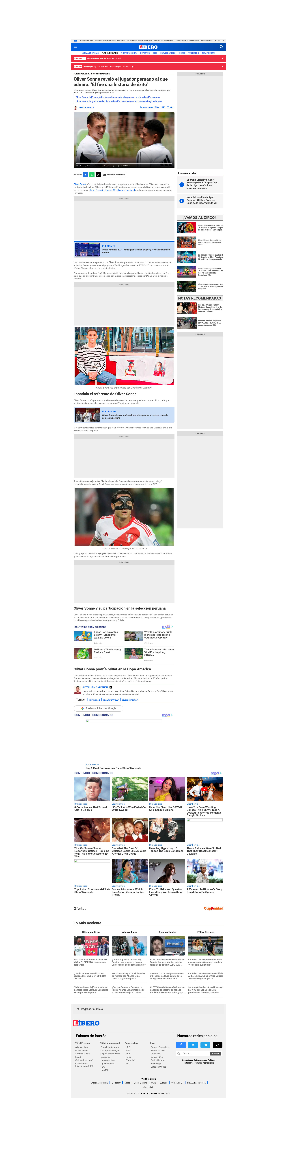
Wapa (153, 1083)
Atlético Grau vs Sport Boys (187, 41)
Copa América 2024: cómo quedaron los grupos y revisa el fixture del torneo (136, 251)
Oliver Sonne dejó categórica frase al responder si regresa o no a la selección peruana (118, 97)
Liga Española (107, 1063)
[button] (221, 47)
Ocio (155, 53)
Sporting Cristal (82, 1053)
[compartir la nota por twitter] (98, 174)
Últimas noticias (90, 53)
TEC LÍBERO (193, 53)
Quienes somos (200, 1060)
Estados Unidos (158, 1067)
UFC (128, 1047)
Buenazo (163, 1083)
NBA (128, 1053)
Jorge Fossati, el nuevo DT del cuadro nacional (112, 190)
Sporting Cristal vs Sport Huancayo (110, 41)
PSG (103, 1067)
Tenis (128, 1057)
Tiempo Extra (208, 53)
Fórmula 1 (131, 1060)
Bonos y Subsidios (159, 1047)
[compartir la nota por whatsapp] (92, 174)
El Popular (116, 1083)
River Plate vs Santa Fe (163, 41)
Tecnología (156, 1063)
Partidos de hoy (86, 41)
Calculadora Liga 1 (84, 1060)
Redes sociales (158, 1050)
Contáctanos (187, 1060)
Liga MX (104, 1070)
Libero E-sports (140, 1083)
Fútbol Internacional (110, 1043)
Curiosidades (157, 1060)
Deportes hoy (131, 1043)
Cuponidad (148, 1087)
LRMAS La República (196, 1083)
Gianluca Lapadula (111, 700)
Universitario (207, 41)
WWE (128, 1050)
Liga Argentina (108, 1060)
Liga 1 (78, 1057)
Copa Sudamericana (111, 1053)
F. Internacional (129, 53)
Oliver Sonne (80, 184)
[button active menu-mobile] (75, 47)
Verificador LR (177, 1083)
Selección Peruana (100, 73)
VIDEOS (182, 53)
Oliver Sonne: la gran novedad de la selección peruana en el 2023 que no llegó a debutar (119, 101)
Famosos (155, 1053)
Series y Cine (157, 1057)
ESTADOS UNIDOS (167, 53)
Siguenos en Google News (116, 174)
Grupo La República (99, 1083)
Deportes (145, 53)
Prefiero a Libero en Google (101, 708)
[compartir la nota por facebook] (85, 174)
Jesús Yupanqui (86, 107)
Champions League (110, 1050)
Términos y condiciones (204, 1063)
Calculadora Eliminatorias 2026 (84, 1064)
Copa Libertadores (110, 1047)
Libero (127, 1083)
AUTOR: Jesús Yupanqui (95, 687)
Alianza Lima (220, 41)
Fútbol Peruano (110, 53)
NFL (128, 1063)
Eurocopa (105, 1057)
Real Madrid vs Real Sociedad (139, 41)
